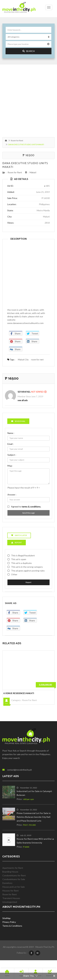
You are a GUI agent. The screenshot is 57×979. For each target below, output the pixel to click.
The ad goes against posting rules (28, 570)
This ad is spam (18, 559)
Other (14, 574)
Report (28, 582)
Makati (33, 172)
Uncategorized (9, 902)
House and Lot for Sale (13, 886)
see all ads (23, 400)
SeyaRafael (24, 392)
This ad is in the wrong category (27, 566)
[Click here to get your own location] (48, 44)
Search (30, 51)
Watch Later (21, 535)
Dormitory (7, 883)
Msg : (10, 465)
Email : (10, 444)
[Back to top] (47, 959)
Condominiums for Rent (14, 875)
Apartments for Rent (12, 868)
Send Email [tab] (20, 421)
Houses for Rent (10, 890)
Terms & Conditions (12, 925)
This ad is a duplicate (21, 563)
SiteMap (6, 918)
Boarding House (10, 871)
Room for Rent (17, 140)
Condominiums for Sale (33, 700)
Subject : (11, 454)
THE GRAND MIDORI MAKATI (17, 693)
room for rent (37, 359)
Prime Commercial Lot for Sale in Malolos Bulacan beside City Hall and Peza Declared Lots (34, 817)
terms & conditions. (31, 506)
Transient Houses (11, 898)
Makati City (23, 359)
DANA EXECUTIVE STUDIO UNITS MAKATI (25, 165)
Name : (10, 433)
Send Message (28, 513)
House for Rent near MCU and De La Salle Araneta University (35, 841)
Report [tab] (18, 542)
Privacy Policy (9, 922)
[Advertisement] (28, 99)
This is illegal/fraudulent (23, 555)
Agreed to (26, 506)
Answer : (11, 494)
